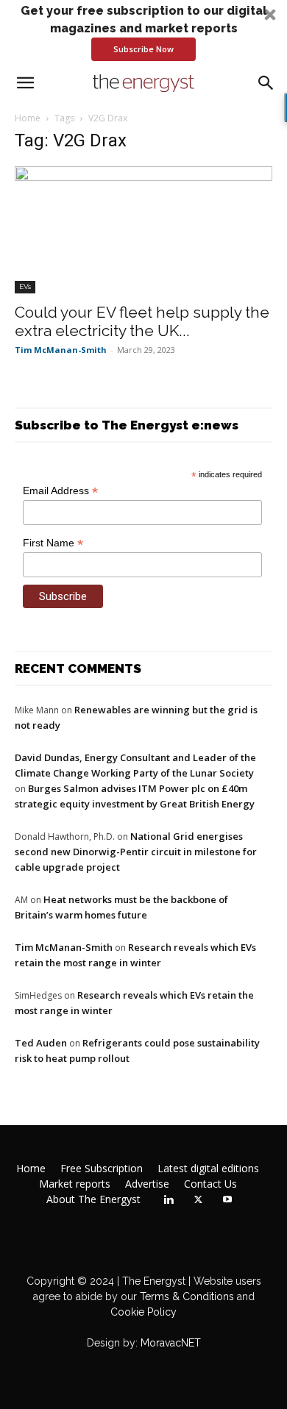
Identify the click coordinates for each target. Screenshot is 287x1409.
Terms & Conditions (185, 1296)
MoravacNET (171, 1343)
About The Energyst (93, 1199)
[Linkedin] (168, 1200)
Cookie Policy (143, 1312)
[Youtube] (227, 1200)
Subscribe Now (143, 48)
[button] (143, 31)
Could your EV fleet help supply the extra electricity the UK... (142, 321)
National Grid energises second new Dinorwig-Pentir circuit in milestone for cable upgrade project (136, 852)
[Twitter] (198, 1200)
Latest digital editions (208, 1168)
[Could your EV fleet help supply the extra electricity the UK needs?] (143, 229)
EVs (25, 286)
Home (27, 118)
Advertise (147, 1184)
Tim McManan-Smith (61, 349)
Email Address (60, 491)
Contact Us (210, 1184)
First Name (53, 543)
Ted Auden (41, 1042)
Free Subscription (101, 1168)
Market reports (74, 1184)
